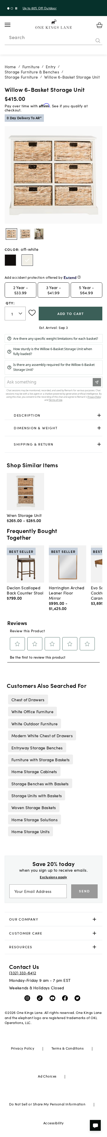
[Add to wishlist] (32, 313)
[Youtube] (54, 998)
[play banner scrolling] (16, 8)
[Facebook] (66, 998)
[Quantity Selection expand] (20, 313)
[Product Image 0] (11, 234)
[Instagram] (28, 998)
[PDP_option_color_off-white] (27, 260)
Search (17, 37)
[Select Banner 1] (12, 8)
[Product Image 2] (39, 234)
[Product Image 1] (25, 234)
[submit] (98, 40)
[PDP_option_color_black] (10, 260)
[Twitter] (79, 998)
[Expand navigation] (11, 25)
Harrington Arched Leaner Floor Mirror (66, 593)
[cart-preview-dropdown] (99, 25)
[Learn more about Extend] (79, 277)
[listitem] (28, 699)
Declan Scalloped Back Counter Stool (25, 590)
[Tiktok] (41, 998)
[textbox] (15, 313)
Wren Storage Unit (24, 515)
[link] (54, 415)
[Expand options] (99, 415)
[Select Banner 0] (8, 8)
